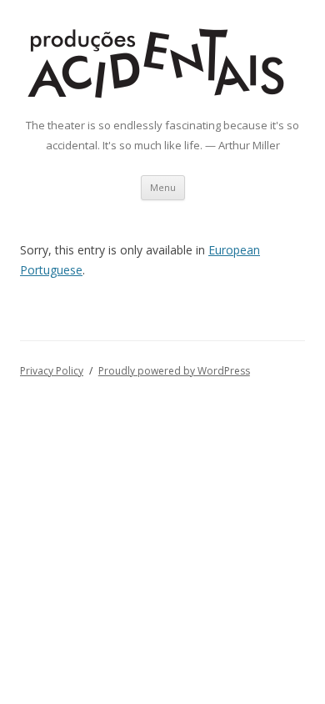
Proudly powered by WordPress (174, 371)
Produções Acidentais (191, 33)
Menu (163, 187)
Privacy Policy (51, 371)
